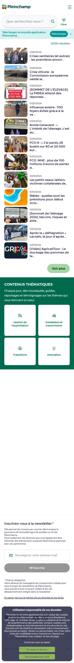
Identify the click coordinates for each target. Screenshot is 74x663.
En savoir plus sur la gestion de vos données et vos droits (34, 597)
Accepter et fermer (37, 649)
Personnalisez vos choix (37, 656)
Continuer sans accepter (37, 642)
